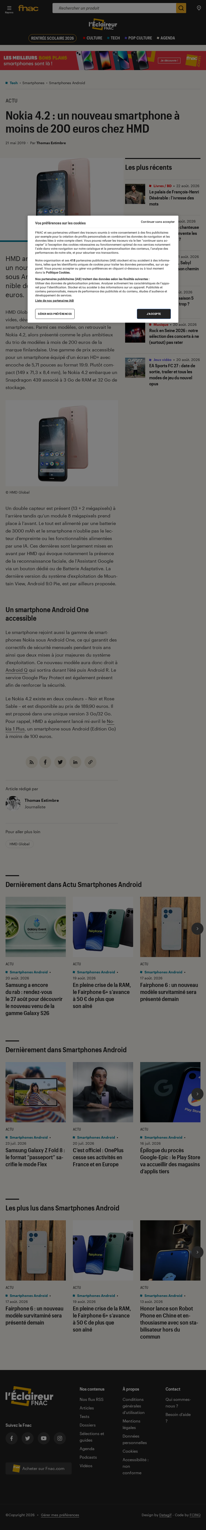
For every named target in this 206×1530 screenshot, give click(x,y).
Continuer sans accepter (158, 221)
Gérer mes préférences (55, 313)
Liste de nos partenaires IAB (54, 300)
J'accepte (154, 313)
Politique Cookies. (57, 272)
